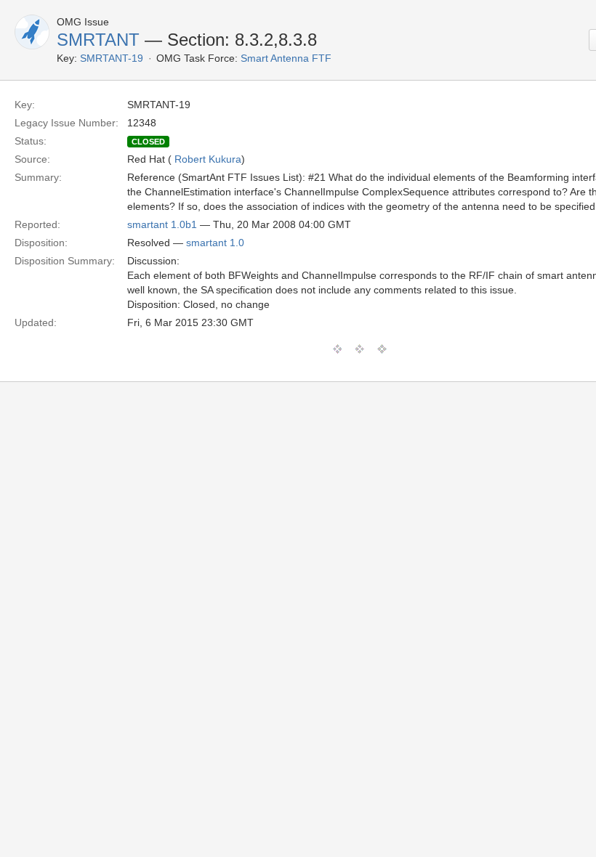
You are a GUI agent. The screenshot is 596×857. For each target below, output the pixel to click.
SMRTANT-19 (111, 58)
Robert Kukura (207, 159)
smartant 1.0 (215, 242)
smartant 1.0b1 (162, 224)
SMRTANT (98, 39)
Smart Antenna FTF (286, 58)
